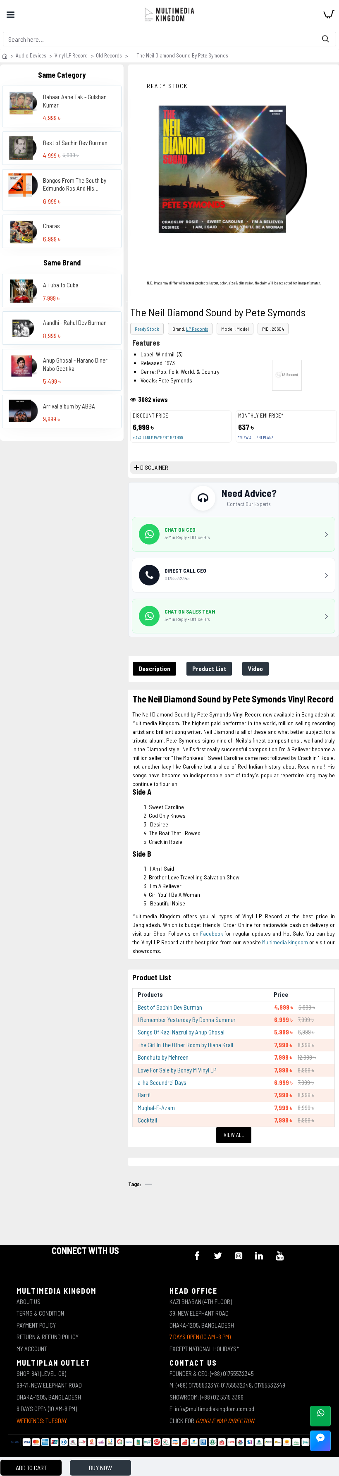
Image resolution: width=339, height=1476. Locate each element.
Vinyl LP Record (71, 55)
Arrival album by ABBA (69, 406)
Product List (209, 668)
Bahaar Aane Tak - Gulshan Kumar (75, 101)
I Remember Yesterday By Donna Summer (187, 1019)
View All (234, 1135)
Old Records (109, 55)
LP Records (197, 329)
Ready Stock (147, 329)
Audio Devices (31, 55)
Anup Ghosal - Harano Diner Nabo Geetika (75, 364)
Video (255, 668)
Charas (51, 225)
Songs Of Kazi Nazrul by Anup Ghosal (181, 1032)
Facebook (211, 933)
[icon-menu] (197, 1255)
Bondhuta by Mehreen (163, 1057)
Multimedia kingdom (285, 942)
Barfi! (144, 1095)
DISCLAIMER (154, 467)
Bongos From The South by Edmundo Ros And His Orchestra (74, 185)
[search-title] (325, 39)
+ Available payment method (158, 437)
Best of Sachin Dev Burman (75, 142)
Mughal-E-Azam (156, 1107)
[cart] (328, 14)
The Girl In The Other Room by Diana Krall (185, 1044)
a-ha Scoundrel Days (162, 1082)
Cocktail (147, 1120)
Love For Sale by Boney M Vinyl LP (177, 1070)
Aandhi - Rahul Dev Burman (75, 322)
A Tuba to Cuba (61, 285)
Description (154, 668)
